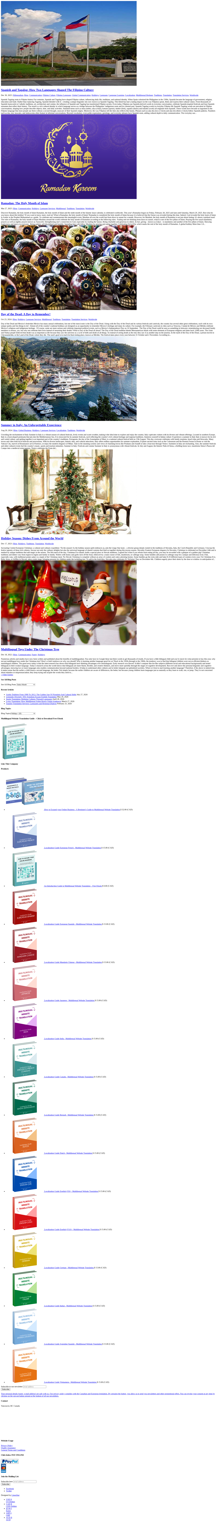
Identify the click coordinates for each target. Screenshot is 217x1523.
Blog (26, 95)
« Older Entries (7, 675)
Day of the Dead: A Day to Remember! (25, 314)
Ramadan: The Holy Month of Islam (24, 203)
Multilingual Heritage (144, 95)
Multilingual (61, 208)
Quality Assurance (8, 1448)
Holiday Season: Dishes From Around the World (32, 538)
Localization (130, 95)
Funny (34, 655)
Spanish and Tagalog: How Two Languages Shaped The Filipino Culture (47, 90)
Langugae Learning (116, 95)
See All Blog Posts (8, 684)
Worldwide (194, 95)
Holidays (95, 95)
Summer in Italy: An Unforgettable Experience (31, 425)
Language (104, 95)
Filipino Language (63, 95)
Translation (167, 95)
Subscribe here (7, 1481)
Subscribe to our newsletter (11, 1387)
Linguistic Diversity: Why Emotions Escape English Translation (31, 697)
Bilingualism (18, 95)
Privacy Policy (7, 1446)
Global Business (24, 430)
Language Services (47, 208)
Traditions (158, 95)
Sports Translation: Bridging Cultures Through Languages (29, 699)
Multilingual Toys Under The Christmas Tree (30, 649)
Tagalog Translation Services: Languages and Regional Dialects (31, 704)
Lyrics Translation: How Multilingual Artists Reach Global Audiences (33, 701)
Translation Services (181, 95)
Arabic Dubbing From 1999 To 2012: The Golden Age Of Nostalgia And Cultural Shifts (41, 695)
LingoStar (15, 1495)
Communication (35, 95)
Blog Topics (6, 713)
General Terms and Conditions (13, 1450)
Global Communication (81, 95)
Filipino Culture (49, 95)
